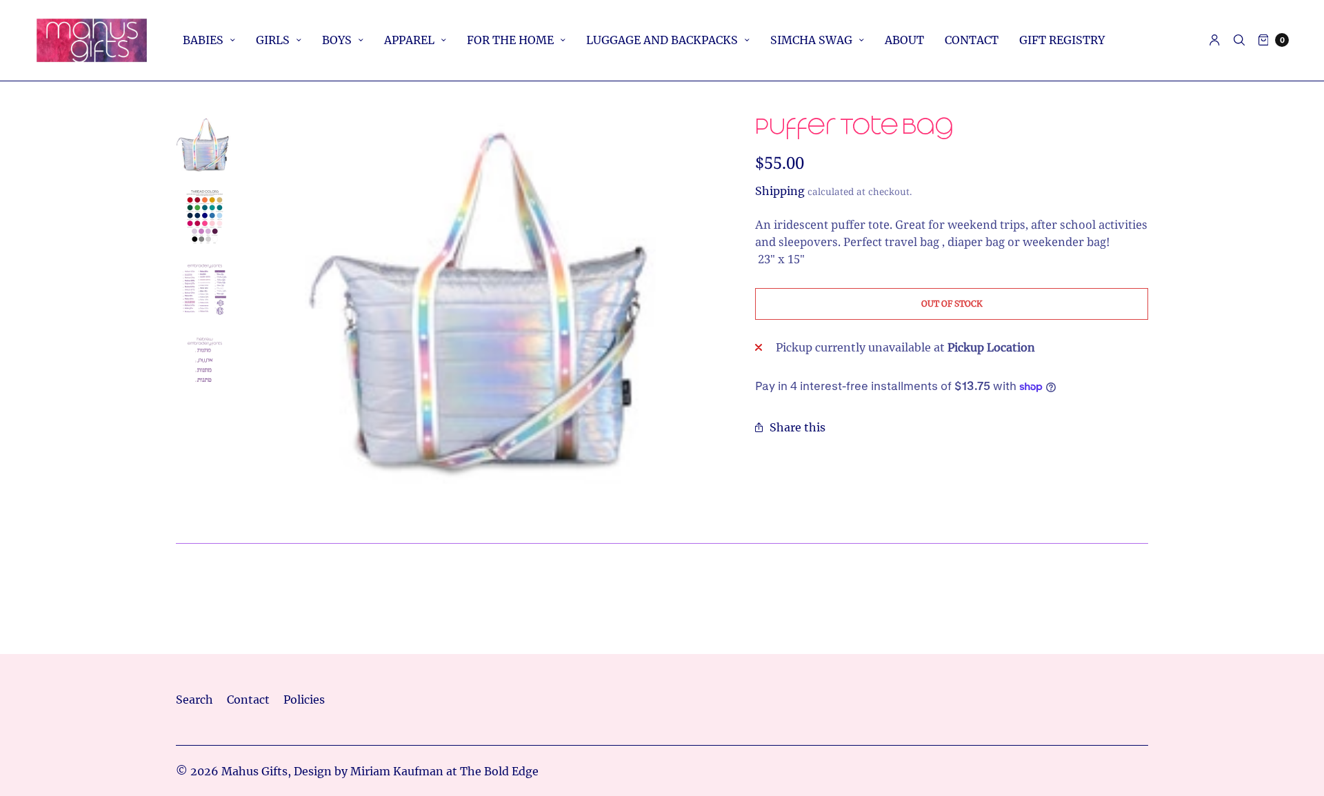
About (904, 40)
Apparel (409, 40)
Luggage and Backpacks (662, 40)
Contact (972, 40)
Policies (304, 699)
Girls (273, 40)
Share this (797, 427)
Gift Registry (1062, 40)
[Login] (1215, 40)
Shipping (780, 191)
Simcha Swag (811, 40)
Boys (337, 40)
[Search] (1239, 40)
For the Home (510, 40)
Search (194, 699)
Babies (203, 40)
